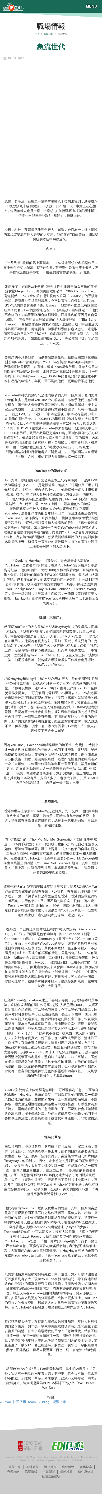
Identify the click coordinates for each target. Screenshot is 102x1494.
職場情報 (48, 34)
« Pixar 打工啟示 (13, 1402)
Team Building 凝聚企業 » (49, 1402)
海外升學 (50, 1467)
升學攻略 (13, 1471)
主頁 (37, 34)
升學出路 (15, 1467)
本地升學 (32, 1467)
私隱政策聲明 (51, 1476)
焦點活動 (68, 1467)
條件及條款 (85, 1471)
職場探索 (86, 1467)
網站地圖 (66, 1471)
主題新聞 (49, 1471)
